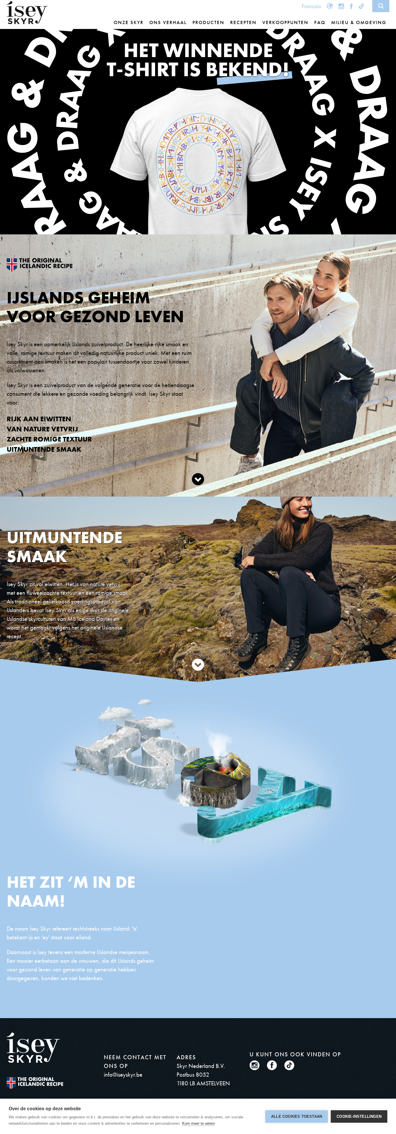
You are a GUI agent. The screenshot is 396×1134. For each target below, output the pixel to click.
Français (311, 6)
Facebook (351, 6)
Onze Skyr (128, 22)
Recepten (243, 22)
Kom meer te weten (198, 1123)
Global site (330, 6)
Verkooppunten (285, 22)
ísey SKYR (27, 12)
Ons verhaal (168, 22)
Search (380, 6)
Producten (208, 22)
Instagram (341, 6)
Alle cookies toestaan (296, 1116)
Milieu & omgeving (358, 22)
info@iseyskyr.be (123, 1074)
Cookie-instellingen (359, 1116)
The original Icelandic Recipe (35, 1083)
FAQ (319, 22)
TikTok (362, 6)
